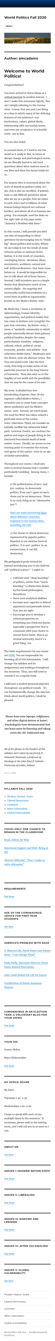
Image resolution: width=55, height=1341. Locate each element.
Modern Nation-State (20, 796)
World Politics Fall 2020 (25, 17)
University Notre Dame (27, 3)
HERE (12, 655)
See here (9, 896)
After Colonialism (17, 808)
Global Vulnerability (18, 812)
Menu (9, 26)
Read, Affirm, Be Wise (16, 839)
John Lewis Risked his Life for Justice (25, 975)
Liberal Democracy (18, 800)
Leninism (12, 804)
